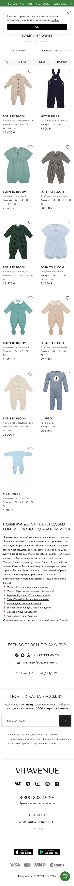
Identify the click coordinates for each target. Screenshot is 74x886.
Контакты (37, 815)
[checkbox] (37, 738)
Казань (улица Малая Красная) (24, 603)
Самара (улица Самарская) (22, 612)
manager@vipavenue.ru (40, 662)
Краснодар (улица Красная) (22, 616)
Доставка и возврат (37, 822)
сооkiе (55, 20)
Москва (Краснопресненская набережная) (30, 591)
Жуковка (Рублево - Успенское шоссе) (28, 595)
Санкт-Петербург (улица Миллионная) (28, 599)
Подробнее (59, 3)
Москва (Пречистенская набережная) (28, 587)
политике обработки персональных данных (33, 743)
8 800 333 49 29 (46, 655)
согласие (20, 734)
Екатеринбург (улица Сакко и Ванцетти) (29, 607)
